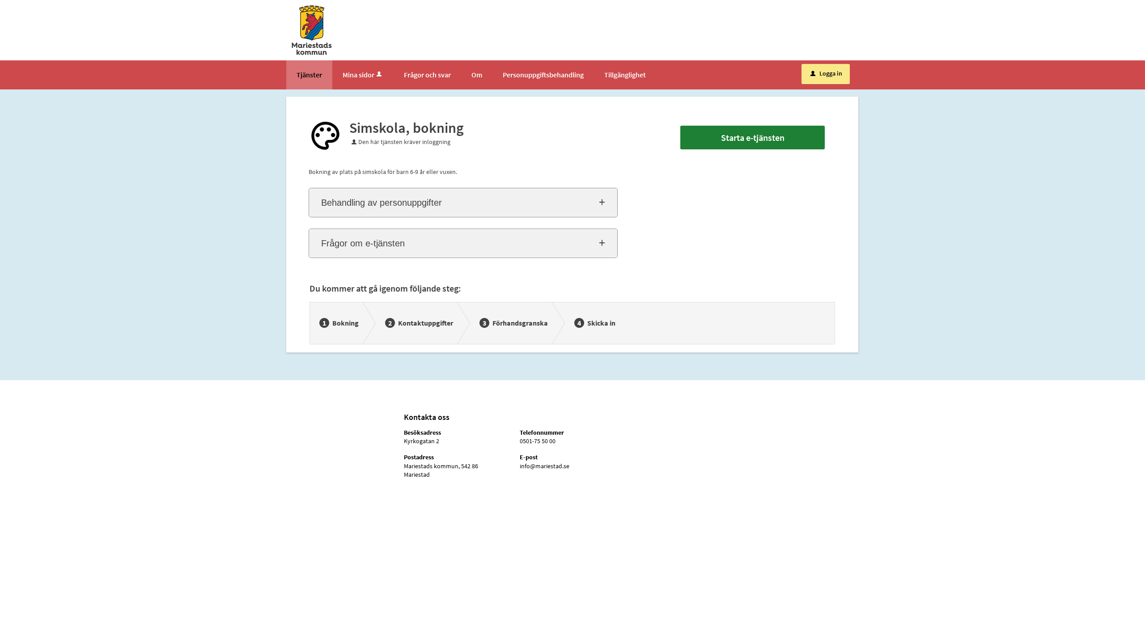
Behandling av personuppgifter (381, 203)
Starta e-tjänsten (753, 137)
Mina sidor (358, 74)
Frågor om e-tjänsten (363, 243)
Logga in (826, 73)
